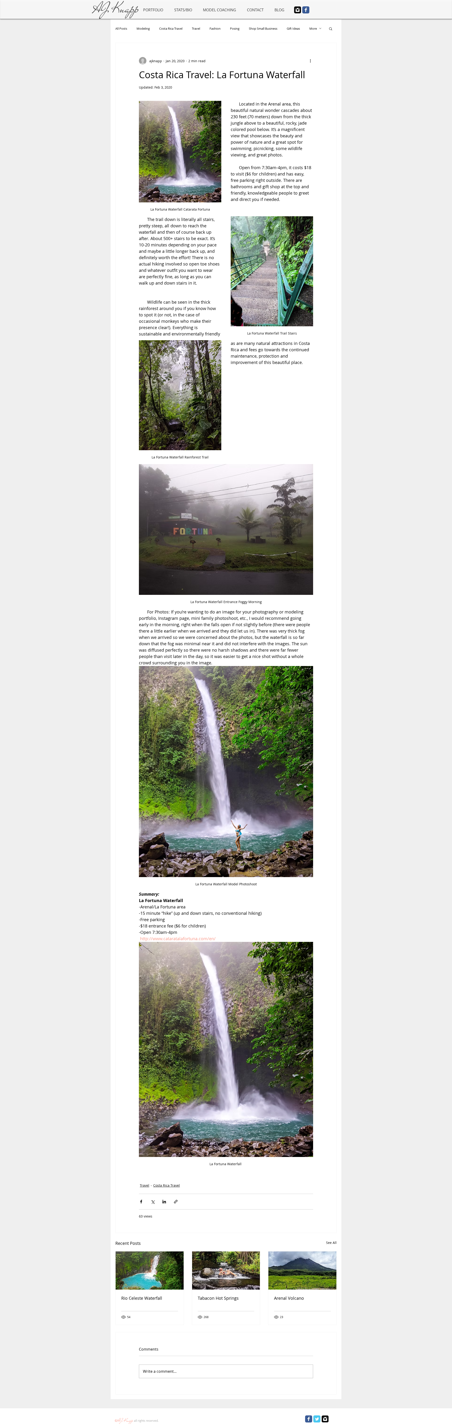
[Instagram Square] (297, 9)
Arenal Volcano (289, 1298)
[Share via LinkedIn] (164, 1201)
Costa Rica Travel (170, 28)
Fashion (215, 28)
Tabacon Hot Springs (218, 1298)
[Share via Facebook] (141, 1201)
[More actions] (310, 61)
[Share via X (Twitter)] (152, 1201)
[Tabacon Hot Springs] (226, 1270)
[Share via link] (176, 1201)
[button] (330, 28)
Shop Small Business (263, 28)
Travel (196, 28)
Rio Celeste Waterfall (141, 1298)
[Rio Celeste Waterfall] (150, 1270)
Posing (234, 28)
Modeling (143, 28)
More (313, 28)
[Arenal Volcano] (302, 1270)
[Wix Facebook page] (305, 9)
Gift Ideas (293, 28)
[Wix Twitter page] (316, 1418)
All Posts (121, 28)
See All (331, 1242)
